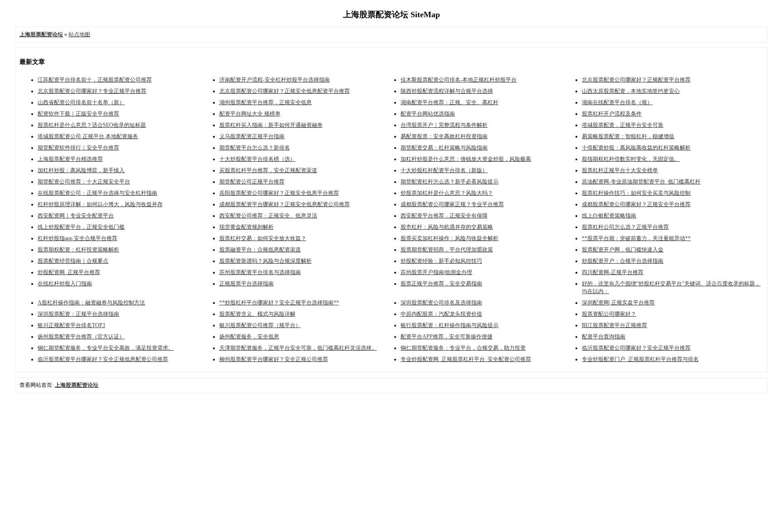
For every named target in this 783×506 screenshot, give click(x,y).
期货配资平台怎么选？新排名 (254, 148)
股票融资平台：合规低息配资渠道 (260, 249)
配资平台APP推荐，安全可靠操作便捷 (447, 336)
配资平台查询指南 (603, 336)
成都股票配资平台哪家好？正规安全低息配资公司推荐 (284, 204)
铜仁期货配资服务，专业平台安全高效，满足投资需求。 (106, 348)
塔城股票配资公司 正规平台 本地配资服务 (88, 136)
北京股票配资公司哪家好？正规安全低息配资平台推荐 (284, 91)
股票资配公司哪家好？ (609, 314)
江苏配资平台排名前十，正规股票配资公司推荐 (95, 80)
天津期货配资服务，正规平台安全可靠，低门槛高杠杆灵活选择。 (298, 348)
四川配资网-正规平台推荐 (612, 272)
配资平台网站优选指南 (428, 114)
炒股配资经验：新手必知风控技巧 (441, 261)
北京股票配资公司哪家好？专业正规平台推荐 (92, 91)
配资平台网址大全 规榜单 (249, 114)
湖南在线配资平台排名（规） (617, 102)
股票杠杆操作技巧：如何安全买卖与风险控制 (636, 193)
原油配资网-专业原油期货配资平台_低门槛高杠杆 (641, 181)
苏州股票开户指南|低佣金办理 (436, 272)
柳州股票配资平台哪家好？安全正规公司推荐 (273, 359)
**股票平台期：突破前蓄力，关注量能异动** (636, 238)
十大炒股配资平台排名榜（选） (257, 159)
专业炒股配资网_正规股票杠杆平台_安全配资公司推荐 (466, 359)
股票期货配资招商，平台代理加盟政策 (447, 249)
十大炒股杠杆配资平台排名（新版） (444, 170)
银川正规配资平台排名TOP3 (71, 325)
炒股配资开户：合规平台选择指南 (622, 261)
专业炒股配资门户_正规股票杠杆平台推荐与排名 (640, 359)
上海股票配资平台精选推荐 (70, 159)
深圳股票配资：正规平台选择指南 (78, 314)
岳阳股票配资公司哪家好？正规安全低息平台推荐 (279, 193)
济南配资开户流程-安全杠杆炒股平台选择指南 (274, 80)
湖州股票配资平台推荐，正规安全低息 (265, 102)
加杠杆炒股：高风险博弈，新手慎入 (81, 170)
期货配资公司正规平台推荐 (252, 181)
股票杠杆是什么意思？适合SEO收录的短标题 (92, 125)
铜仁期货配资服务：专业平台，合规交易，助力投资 (463, 348)
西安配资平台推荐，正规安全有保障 (444, 215)
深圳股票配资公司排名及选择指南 (441, 302)
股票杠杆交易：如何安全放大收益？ (262, 238)
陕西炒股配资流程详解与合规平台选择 (447, 91)
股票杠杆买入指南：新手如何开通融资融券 (271, 125)
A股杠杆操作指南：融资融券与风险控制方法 (91, 302)
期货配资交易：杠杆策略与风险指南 (444, 148)
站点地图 (79, 34)
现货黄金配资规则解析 (246, 227)
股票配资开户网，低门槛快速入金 (622, 249)
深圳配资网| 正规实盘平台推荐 (618, 302)
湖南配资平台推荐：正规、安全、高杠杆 (449, 102)
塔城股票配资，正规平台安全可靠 (622, 125)
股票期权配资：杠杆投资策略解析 (78, 249)
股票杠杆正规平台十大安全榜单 (620, 170)
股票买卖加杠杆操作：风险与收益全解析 (449, 238)
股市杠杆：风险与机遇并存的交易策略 (447, 227)
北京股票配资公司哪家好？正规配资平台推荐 (636, 80)
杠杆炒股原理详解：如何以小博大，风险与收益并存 (100, 204)
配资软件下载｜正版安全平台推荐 (78, 114)
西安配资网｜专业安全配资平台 (76, 215)
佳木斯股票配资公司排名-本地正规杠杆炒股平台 (459, 80)
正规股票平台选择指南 (246, 283)
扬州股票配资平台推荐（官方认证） (81, 336)
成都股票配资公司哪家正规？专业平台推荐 (452, 204)
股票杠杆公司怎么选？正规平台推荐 (625, 227)
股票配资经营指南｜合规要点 (73, 261)
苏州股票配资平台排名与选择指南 (260, 272)
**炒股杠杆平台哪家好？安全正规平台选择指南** (279, 302)
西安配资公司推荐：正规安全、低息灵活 (268, 215)
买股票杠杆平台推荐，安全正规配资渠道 (268, 170)
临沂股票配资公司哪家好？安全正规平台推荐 (636, 348)
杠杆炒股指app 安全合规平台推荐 (77, 238)
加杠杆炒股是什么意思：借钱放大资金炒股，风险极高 (466, 159)
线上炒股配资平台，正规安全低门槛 (81, 227)
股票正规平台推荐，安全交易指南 (441, 283)
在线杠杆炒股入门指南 (65, 283)
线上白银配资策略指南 (609, 215)
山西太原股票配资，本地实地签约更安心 (631, 91)
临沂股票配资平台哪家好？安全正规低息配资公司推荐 (103, 359)
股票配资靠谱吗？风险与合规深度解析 (265, 261)
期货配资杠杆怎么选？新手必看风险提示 (449, 181)
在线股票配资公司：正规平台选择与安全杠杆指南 (97, 193)
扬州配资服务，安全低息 (249, 336)
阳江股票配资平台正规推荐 (614, 325)
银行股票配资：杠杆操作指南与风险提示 (449, 325)
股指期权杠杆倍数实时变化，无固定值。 (631, 159)
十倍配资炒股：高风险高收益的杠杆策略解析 (636, 148)
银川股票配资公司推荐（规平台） (260, 325)
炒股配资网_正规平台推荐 (69, 272)
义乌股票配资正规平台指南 (252, 136)
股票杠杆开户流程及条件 (612, 114)
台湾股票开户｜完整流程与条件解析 (444, 125)
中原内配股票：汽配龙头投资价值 (441, 314)
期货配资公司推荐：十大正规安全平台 (84, 181)
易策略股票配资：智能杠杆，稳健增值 (628, 136)
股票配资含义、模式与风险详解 (257, 314)
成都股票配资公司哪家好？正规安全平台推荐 (636, 204)
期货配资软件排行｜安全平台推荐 (78, 148)
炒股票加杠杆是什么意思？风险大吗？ (447, 193)
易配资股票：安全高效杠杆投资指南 (444, 136)
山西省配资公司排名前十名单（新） (81, 102)
